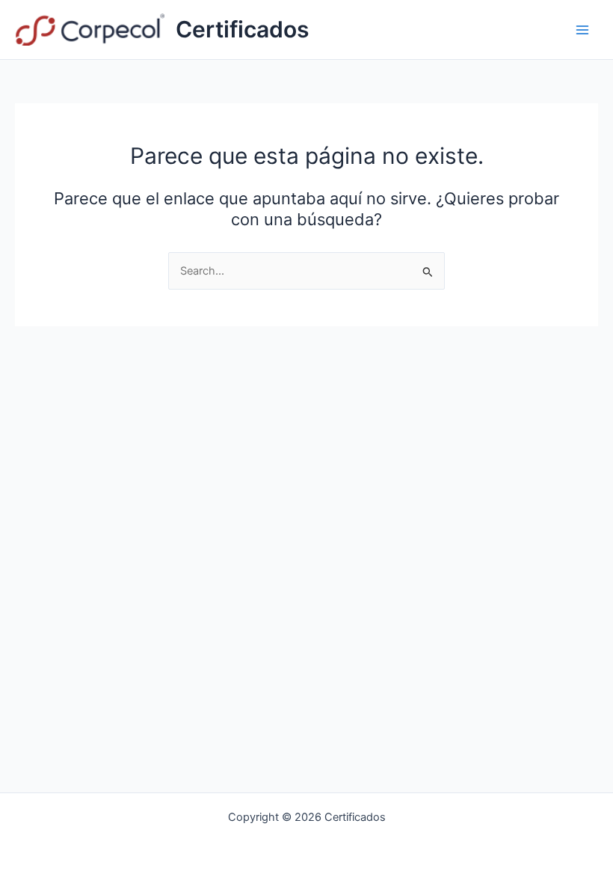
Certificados (242, 29)
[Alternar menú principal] (582, 30)
